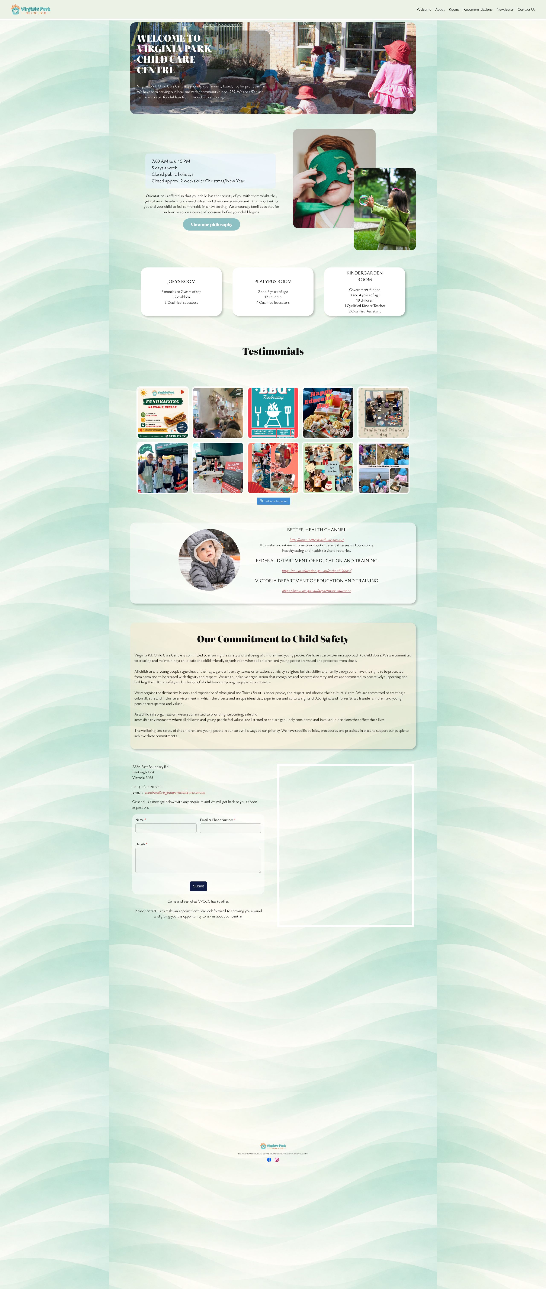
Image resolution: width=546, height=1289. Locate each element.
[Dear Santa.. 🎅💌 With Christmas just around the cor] (328, 468)
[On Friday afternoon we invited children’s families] (383, 412)
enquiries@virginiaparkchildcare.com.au (174, 792)
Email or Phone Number (218, 819)
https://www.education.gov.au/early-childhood (316, 570)
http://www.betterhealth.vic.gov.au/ (317, 539)
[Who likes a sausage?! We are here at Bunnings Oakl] (162, 468)
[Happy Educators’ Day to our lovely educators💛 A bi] (328, 412)
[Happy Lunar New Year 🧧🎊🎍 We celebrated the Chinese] (273, 468)
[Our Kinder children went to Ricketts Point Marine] (383, 468)
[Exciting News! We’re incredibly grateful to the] (218, 412)
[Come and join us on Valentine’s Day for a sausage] (273, 412)
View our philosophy (211, 224)
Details (141, 844)
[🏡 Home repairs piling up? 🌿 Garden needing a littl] (162, 412)
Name (140, 819)
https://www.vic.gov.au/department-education (316, 590)
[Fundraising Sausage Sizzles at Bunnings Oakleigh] (218, 468)
